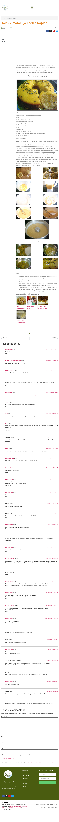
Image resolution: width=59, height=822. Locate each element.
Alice (6, 413)
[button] (32, 7)
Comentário (5, 716)
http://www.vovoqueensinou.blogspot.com (45, 395)
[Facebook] (47, 31)
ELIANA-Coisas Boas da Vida (13, 360)
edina (6, 630)
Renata (7, 380)
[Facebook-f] (3, 796)
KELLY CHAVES (9, 458)
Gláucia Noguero (9, 558)
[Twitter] (57, 31)
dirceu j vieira (9, 479)
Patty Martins (9, 492)
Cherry (7, 402)
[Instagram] (50, 31)
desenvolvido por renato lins (49, 807)
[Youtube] (54, 31)
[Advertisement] (8, 69)
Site (2, 748)
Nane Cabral (8, 392)
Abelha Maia (8, 349)
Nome (3, 736)
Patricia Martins (9, 468)
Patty (6, 448)
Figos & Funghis (9, 370)
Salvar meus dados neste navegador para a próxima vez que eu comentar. (23, 754)
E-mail (3, 742)
